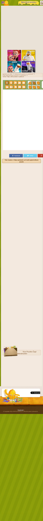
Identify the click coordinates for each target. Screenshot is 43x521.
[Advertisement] (21, 27)
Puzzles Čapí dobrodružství (26, 353)
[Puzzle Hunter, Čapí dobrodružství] (28, 71)
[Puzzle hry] (5, 3)
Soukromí (20, 410)
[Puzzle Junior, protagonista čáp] (14, 71)
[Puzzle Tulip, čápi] (14, 60)
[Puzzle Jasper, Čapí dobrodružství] (28, 60)
